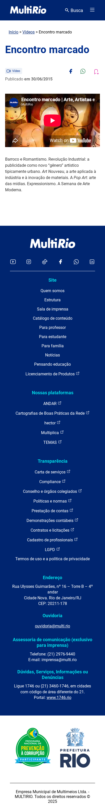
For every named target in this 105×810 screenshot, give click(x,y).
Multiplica (50, 432)
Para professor (52, 327)
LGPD (50, 549)
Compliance (50, 481)
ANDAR (50, 403)
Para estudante (52, 336)
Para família (53, 345)
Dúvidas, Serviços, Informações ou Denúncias (52, 674)
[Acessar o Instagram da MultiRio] (28, 262)
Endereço (52, 577)
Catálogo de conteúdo (52, 318)
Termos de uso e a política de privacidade (52, 558)
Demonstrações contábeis (50, 520)
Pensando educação (52, 364)
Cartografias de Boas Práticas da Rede (51, 413)
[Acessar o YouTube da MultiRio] (13, 262)
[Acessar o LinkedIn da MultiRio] (92, 262)
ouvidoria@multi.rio (52, 626)
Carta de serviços (51, 472)
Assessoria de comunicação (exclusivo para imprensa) (52, 642)
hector (50, 423)
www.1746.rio (59, 697)
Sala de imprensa (52, 309)
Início (13, 32)
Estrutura (52, 299)
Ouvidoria (52, 615)
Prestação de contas (50, 510)
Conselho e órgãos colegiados (50, 491)
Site (52, 280)
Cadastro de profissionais (50, 540)
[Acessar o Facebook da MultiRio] (60, 262)
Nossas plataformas (52, 392)
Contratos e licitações (50, 530)
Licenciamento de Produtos (50, 374)
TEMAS (50, 442)
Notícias (52, 355)
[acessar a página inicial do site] (28, 10)
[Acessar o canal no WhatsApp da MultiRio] (76, 262)
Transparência (53, 461)
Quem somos (52, 290)
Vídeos (28, 32)
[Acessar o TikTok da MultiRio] (45, 262)
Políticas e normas (50, 501)
